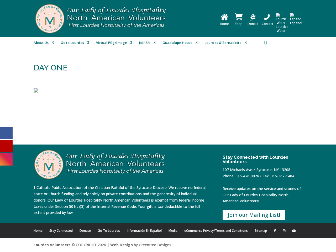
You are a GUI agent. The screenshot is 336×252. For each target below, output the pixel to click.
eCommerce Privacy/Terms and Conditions (216, 230)
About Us (41, 43)
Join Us (144, 43)
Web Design (121, 244)
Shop (239, 24)
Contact (267, 24)
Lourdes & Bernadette (223, 43)
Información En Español (144, 230)
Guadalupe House (177, 43)
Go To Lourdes (109, 230)
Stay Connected (61, 230)
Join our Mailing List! (254, 214)
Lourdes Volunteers (52, 244)
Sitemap (261, 230)
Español (296, 23)
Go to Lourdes (72, 43)
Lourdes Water (282, 28)
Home (224, 24)
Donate (253, 24)
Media (173, 230)
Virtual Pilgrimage (111, 43)
